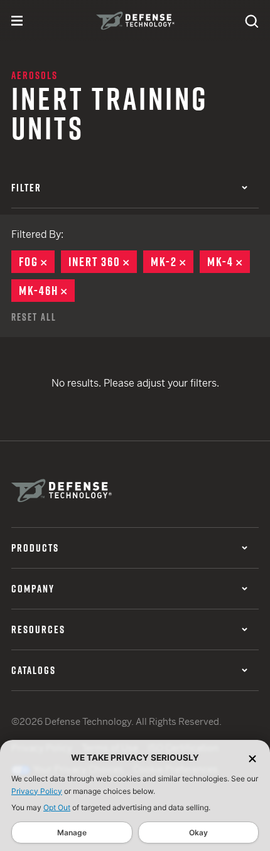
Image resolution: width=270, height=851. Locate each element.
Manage (72, 832)
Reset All (34, 317)
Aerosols (34, 75)
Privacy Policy (36, 791)
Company (33, 588)
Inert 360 (102, 261)
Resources (38, 629)
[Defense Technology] (135, 20)
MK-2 (172, 261)
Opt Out (56, 807)
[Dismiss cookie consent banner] (252, 757)
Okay (198, 832)
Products (35, 547)
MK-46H (47, 290)
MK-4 (228, 261)
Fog (37, 261)
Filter (26, 187)
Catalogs (33, 670)
